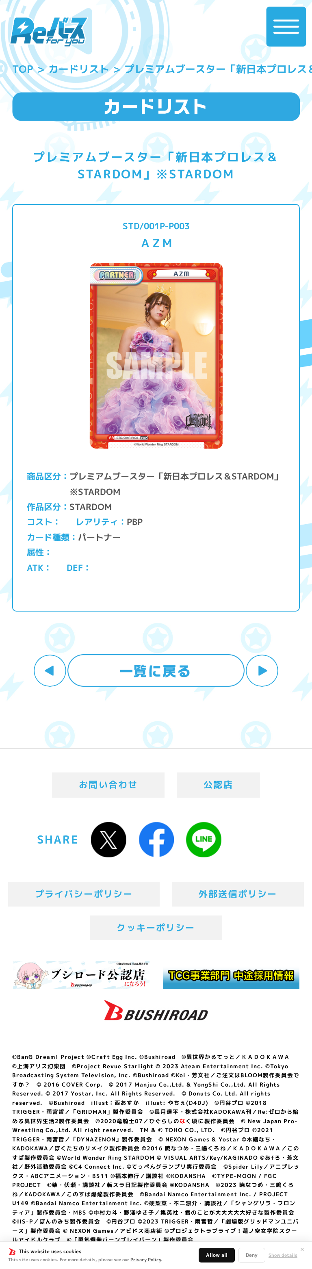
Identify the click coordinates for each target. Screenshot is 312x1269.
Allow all (217, 1255)
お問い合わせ (108, 785)
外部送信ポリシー (238, 894)
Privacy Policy (145, 1259)
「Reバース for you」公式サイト (48, 32)
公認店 (218, 785)
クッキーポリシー (156, 928)
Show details (283, 1255)
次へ (262, 671)
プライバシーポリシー (84, 894)
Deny (252, 1255)
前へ (50, 671)
